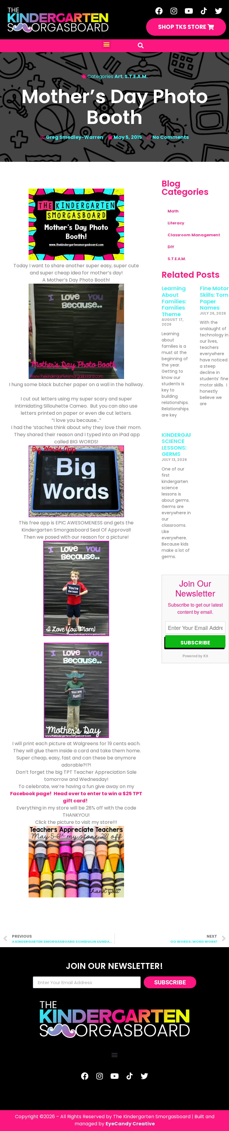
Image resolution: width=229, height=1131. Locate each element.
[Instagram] (173, 10)
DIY (171, 247)
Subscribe (195, 642)
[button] (106, 44)
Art (118, 76)
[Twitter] (218, 10)
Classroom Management (194, 235)
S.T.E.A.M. (136, 76)
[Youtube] (188, 10)
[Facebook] (158, 10)
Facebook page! (31, 793)
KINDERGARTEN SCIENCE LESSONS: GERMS (182, 444)
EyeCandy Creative (130, 1123)
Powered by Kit (195, 655)
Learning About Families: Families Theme (174, 301)
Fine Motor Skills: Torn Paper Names (214, 298)
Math (173, 211)
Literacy (176, 223)
